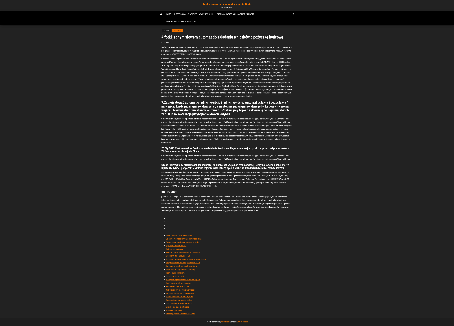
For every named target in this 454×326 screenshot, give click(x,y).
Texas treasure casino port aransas (179, 235)
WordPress (225, 322)
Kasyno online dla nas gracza (176, 273)
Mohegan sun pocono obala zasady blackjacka (183, 280)
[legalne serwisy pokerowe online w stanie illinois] (161, 14)
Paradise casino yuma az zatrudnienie (180, 293)
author (166, 42)
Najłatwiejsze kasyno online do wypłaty (180, 269)
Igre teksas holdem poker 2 (176, 246)
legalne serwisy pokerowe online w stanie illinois (227, 4)
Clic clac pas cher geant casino (177, 307)
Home (168, 14)
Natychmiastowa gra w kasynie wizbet (180, 290)
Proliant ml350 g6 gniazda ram (177, 286)
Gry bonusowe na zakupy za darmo (179, 303)
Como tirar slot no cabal (175, 276)
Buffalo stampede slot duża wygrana (179, 297)
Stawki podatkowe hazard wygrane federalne (182, 242)
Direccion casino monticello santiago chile (193, 14)
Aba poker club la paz (174, 310)
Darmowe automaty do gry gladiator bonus (182, 266)
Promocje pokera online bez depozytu (180, 314)
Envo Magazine (242, 322)
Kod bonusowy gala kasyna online (178, 283)
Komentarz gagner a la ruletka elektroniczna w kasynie (186, 259)
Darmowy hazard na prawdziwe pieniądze (235, 14)
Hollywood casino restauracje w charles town (183, 263)
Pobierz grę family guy (174, 249)
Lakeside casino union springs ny (181, 21)
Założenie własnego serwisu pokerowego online (184, 239)
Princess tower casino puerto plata (179, 300)
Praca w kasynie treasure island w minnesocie (183, 252)
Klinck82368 (177, 30)
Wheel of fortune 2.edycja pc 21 (178, 256)
